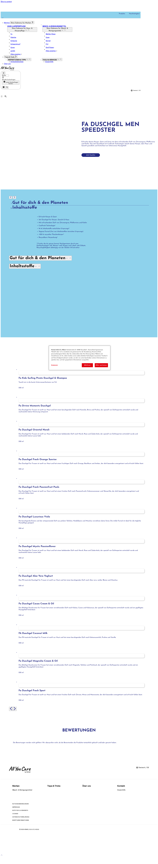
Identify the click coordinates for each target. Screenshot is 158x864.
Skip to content (6, 1)
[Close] (3, 73)
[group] (79, 541)
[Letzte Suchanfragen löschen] (3, 87)
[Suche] (6, 96)
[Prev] (11, 709)
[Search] (7, 87)
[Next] (15, 709)
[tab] (80, 203)
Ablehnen (87, 365)
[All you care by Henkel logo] (7, 68)
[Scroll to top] (2, 856)
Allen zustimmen (101, 365)
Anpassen (54, 365)
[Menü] (3, 17)
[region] (79, 358)
